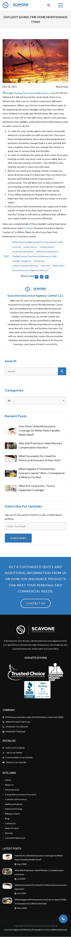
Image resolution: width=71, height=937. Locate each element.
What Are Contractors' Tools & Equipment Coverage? (37, 488)
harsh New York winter (22, 251)
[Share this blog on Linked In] (47, 277)
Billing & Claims (12, 813)
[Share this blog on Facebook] (36, 277)
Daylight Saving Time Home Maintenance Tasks (34, 256)
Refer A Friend (12, 828)
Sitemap (9, 833)
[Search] (48, 5)
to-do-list (16, 247)
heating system (47, 247)
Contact (29, 228)
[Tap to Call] (63, 919)
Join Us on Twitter (14, 752)
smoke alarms (30, 247)
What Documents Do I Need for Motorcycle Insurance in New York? (40, 458)
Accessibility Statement (56, 929)
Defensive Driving (13, 809)
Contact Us (35, 603)
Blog (7, 818)
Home (8, 780)
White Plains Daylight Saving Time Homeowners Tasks (37, 242)
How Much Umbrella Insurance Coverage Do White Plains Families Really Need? (39, 430)
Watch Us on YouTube (16, 762)
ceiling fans (39, 261)
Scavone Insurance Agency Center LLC (30, 270)
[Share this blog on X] (41, 276)
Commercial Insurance (16, 799)
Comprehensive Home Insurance (20, 794)
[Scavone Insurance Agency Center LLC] (15, 5)
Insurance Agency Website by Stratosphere (24, 929)
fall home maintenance (47, 251)
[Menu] (60, 5)
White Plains (58, 265)
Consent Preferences (15, 838)
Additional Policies (13, 804)
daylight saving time (21, 261)
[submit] (62, 371)
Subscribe (18, 538)
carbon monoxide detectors (25, 265)
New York (45, 265)
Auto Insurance (12, 789)
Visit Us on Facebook (15, 747)
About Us (9, 784)
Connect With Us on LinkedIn (19, 757)
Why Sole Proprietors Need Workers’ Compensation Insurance (41, 445)
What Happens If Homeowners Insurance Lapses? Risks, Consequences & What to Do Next (42, 473)
